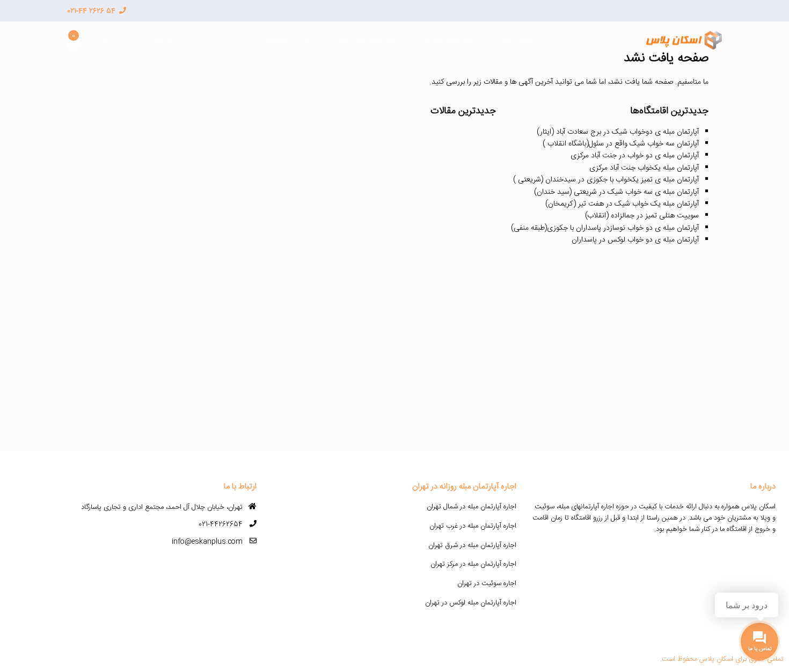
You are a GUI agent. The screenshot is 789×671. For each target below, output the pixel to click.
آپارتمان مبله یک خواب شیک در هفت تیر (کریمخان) (622, 204)
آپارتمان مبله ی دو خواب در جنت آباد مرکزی (635, 155)
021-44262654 (221, 524)
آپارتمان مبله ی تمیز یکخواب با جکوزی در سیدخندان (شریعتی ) (606, 179)
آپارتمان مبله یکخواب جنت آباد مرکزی (644, 168)
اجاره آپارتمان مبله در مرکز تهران (473, 564)
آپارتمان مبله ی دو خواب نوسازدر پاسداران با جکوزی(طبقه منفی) (605, 228)
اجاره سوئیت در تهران (486, 583)
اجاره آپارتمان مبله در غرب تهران (472, 526)
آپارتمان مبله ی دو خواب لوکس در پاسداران (635, 240)
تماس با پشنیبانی (287, 39)
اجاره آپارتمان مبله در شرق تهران (472, 545)
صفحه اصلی (516, 39)
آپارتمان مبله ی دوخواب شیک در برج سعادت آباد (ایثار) (618, 132)
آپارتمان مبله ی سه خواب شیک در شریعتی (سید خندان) (616, 192)
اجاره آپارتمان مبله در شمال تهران (471, 507)
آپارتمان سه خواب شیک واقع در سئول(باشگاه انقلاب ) (621, 143)
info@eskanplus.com (207, 542)
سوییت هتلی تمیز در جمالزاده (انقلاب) (642, 215)
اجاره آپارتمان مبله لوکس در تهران (470, 603)
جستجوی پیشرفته (447, 39)
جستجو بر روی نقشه (366, 39)
